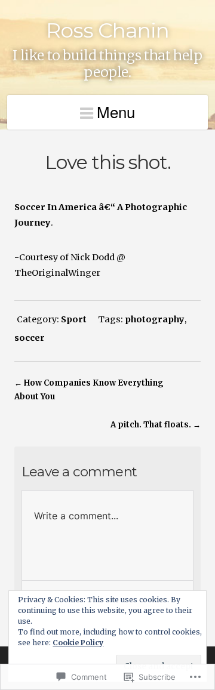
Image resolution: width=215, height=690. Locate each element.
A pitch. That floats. (150, 425)
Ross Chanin (107, 30)
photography (155, 319)
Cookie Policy (78, 642)
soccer (29, 337)
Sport (74, 319)
